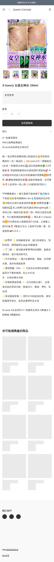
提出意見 (5, 556)
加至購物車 (27, 123)
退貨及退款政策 (12, 550)
